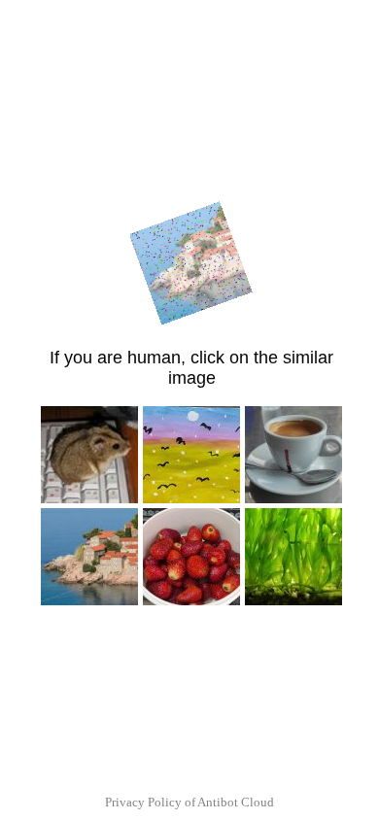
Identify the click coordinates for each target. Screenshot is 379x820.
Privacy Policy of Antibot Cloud (189, 802)
